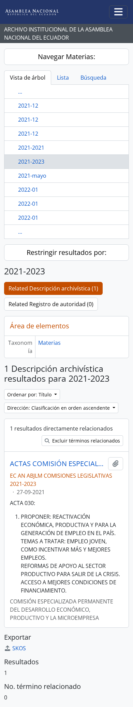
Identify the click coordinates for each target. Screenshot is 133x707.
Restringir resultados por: (66, 252)
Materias (49, 342)
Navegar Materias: (66, 56)
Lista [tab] (63, 77)
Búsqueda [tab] (93, 77)
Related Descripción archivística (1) (53, 288)
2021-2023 (31, 161)
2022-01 (28, 189)
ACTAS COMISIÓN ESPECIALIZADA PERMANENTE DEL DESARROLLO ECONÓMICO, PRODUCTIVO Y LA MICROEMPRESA (57, 464)
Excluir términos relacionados (85, 440)
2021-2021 (31, 147)
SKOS (19, 648)
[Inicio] (37, 12)
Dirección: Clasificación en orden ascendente (59, 408)
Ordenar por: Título (30, 394)
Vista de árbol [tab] (27, 77)
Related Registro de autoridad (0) (51, 304)
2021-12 (28, 105)
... (20, 91)
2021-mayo (32, 175)
